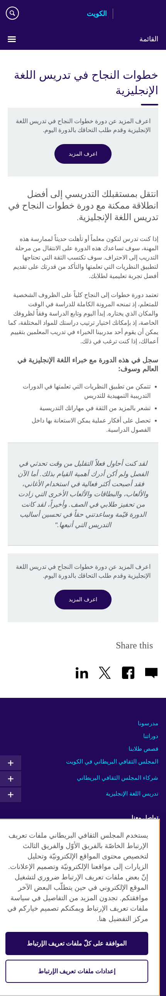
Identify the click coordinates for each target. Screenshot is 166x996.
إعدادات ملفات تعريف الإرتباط (76, 971)
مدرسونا (148, 723)
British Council (138, 14)
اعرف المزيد (83, 154)
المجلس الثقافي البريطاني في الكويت (112, 761)
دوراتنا (150, 736)
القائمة (148, 39)
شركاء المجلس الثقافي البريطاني (117, 777)
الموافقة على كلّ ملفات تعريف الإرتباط (77, 943)
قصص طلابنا (143, 748)
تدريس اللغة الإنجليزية (132, 793)
